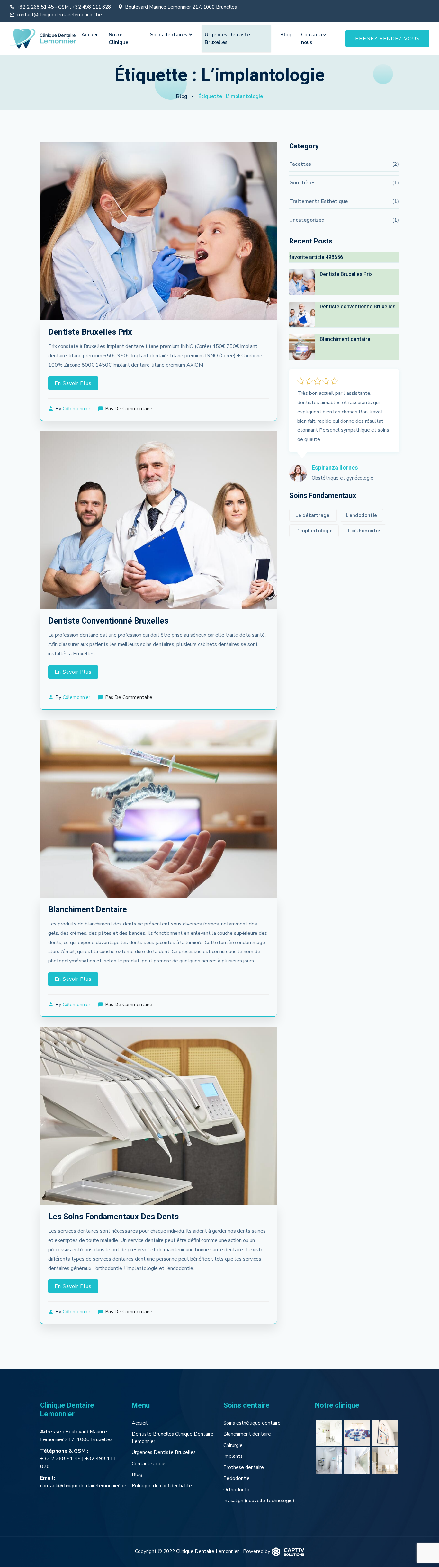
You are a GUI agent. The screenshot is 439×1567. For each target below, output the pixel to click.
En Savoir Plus (73, 383)
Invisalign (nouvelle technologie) (258, 1500)
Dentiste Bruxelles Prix (90, 332)
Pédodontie (236, 1478)
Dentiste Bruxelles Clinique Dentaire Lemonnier (172, 1438)
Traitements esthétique (318, 201)
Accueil (90, 34)
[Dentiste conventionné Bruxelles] (302, 314)
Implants (233, 1456)
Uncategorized (307, 220)
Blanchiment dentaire (87, 910)
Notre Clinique (118, 38)
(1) (395, 182)
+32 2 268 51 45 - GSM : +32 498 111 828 (64, 7)
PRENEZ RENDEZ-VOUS (387, 38)
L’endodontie (361, 515)
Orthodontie (237, 1489)
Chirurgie (233, 1445)
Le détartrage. (313, 515)
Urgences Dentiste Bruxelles (227, 38)
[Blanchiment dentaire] (302, 347)
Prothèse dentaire (243, 1467)
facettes (300, 164)
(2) (395, 164)
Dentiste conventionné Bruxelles (108, 621)
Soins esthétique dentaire (252, 1423)
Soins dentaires (168, 34)
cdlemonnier (76, 408)
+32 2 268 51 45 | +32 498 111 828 (78, 1462)
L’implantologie (314, 530)
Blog (285, 34)
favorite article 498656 (316, 257)
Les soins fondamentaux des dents (114, 1217)
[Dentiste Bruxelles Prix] (302, 282)
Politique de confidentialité (162, 1486)
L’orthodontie (364, 530)
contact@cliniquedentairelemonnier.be (59, 15)
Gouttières (302, 182)
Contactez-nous (314, 38)
